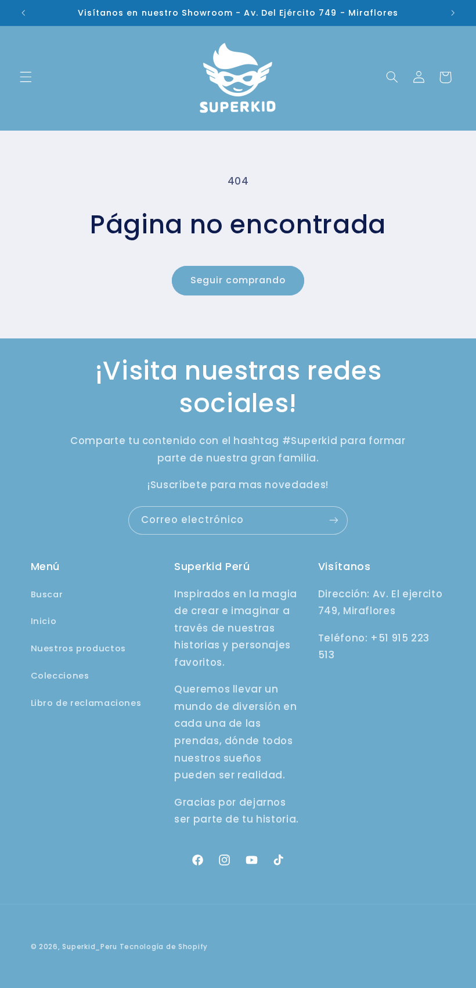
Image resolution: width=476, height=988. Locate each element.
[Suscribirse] (333, 520)
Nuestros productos (78, 648)
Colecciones (60, 675)
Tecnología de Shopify (164, 946)
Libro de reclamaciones (86, 703)
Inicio (44, 621)
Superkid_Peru (89, 946)
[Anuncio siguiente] (453, 13)
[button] (25, 77)
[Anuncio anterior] (23, 13)
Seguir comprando (238, 280)
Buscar (47, 594)
